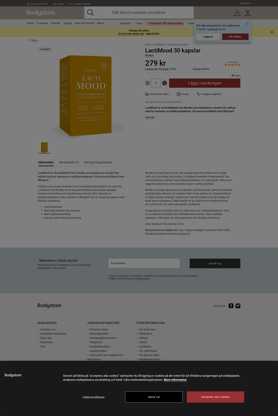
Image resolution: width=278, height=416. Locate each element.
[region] (139, 388)
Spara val (154, 396)
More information (175, 379)
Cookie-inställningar (94, 397)
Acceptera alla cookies (215, 396)
